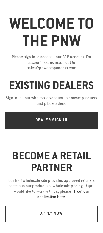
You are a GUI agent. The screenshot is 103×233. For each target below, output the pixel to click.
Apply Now (51, 214)
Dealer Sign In (51, 120)
